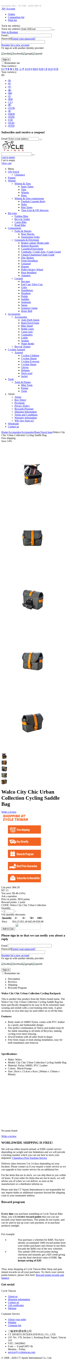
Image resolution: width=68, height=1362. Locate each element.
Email (4, 35)
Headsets (26, 293)
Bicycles (12, 213)
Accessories (14, 314)
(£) (9, 96)
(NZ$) (11, 117)
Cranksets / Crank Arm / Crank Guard (41, 251)
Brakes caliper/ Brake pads (35, 242)
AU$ (27, 69)
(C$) (10, 120)
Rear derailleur (28, 272)
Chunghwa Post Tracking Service (29, 1158)
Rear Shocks (27, 234)
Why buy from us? (24, 420)
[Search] (33, 154)
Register (13, 32)
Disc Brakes (27, 257)
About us (12, 1296)
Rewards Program (24, 408)
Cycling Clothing (30, 355)
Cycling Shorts (29, 358)
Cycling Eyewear (30, 361)
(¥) (9, 111)
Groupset (26, 263)
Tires (23, 189)
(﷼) (10, 102)
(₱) (9, 105)
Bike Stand (27, 325)
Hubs (24, 204)
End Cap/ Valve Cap (32, 284)
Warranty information (26, 417)
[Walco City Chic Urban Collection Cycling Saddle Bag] (32, 505)
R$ (16, 69)
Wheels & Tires (23, 183)
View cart (6, 163)
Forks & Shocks (23, 231)
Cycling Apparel (16, 349)
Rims (24, 195)
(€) (9, 83)
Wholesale (13, 423)
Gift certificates (16, 1305)
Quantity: (6, 908)
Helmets (25, 370)
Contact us (13, 426)
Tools (11, 379)
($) (9, 80)
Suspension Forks (30, 237)
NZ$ (40, 69)
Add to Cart (8, 929)
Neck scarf (26, 373)
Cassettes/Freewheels (32, 248)
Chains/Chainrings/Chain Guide (37, 254)
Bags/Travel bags (30, 322)
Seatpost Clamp (29, 308)
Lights (24, 337)
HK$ (35, 69)
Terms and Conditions (26, 414)
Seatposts (26, 302)
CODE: (5, 905)
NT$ (55, 69)
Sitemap (12, 1308)
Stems (24, 305)
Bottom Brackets (30, 245)
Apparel (19, 352)
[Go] (53, 29)
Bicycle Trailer (22, 219)
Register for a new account (15, 45)
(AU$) (11, 108)
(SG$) (11, 122)
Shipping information (19, 1299)
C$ (45, 69)
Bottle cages (27, 328)
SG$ (50, 69)
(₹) (9, 87)
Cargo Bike (21, 222)
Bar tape (25, 281)
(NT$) (11, 125)
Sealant (25, 340)
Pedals (24, 296)
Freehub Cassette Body (33, 201)
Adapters (26, 275)
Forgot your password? (23, 38)
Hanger (25, 266)
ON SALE (13, 171)
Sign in (5, 32)
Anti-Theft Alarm (30, 320)
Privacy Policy (22, 405)
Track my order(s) (10, 28)
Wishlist (12, 1322)
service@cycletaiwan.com (21, 1352)
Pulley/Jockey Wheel (32, 269)
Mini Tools (27, 385)
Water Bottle (27, 343)
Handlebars (27, 290)
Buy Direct (20, 400)
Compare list (14, 1325)
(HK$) (11, 114)
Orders (11, 14)
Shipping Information (26, 411)
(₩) (10, 93)
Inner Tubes (27, 186)
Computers (27, 334)
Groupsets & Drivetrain (27, 240)
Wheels (12, 180)
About (18, 397)
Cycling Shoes (28, 364)
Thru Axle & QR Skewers (35, 210)
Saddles (25, 299)
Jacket (24, 376)
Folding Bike (21, 216)
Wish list (12, 20)
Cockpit (19, 278)
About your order (17, 1319)
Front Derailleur (29, 260)
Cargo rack (27, 331)
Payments (20, 402)
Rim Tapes (26, 207)
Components (14, 228)
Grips (24, 287)
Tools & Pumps (23, 382)
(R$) (10, 99)
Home (4, 432)
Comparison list (16, 17)
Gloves (25, 367)
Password (6, 38)
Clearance (20, 174)
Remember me (12, 63)
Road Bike (20, 225)
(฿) (9, 90)
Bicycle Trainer (23, 346)
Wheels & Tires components (29, 198)
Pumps (24, 388)
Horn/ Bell (26, 311)
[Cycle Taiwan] (13, 150)
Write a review (9, 812)
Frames (12, 177)
